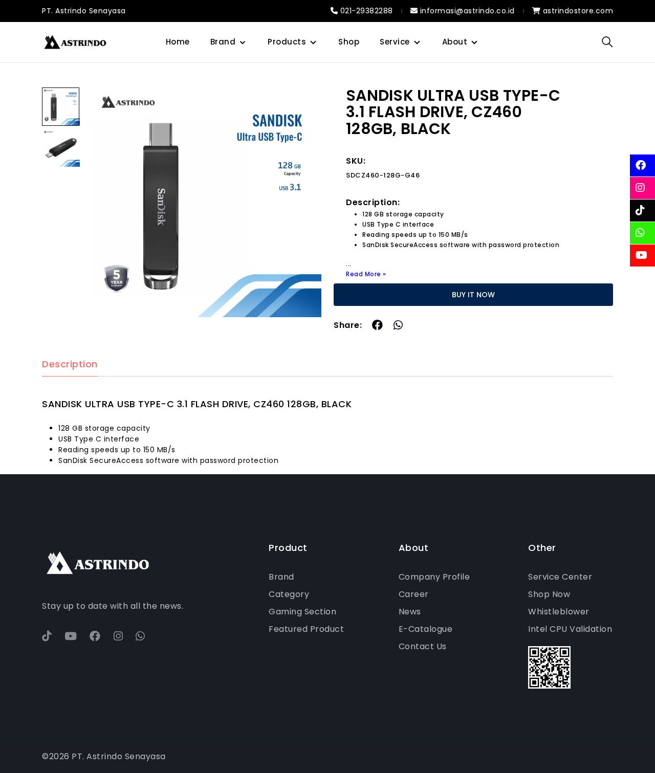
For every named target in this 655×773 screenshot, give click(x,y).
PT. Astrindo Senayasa (84, 11)
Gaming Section (302, 611)
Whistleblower (559, 611)
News (410, 611)
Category (289, 594)
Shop (348, 41)
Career (414, 594)
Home (178, 41)
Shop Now (549, 594)
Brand (223, 41)
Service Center (560, 577)
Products (287, 41)
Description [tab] (70, 364)
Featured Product (306, 629)
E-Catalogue (426, 629)
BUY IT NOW (473, 295)
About (455, 41)
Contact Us (423, 646)
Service (395, 41)
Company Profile (434, 577)
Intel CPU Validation (570, 629)
